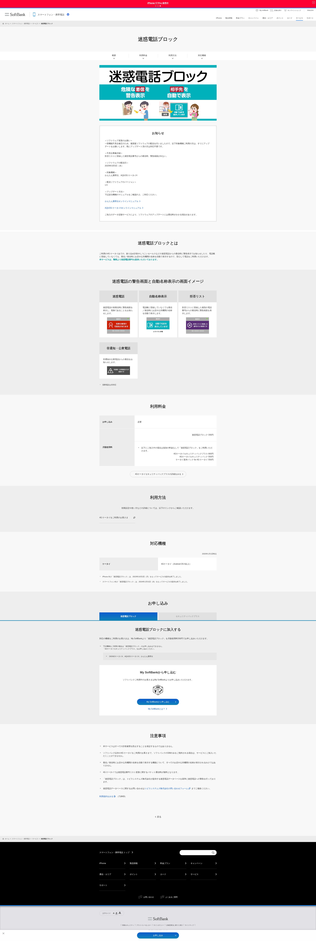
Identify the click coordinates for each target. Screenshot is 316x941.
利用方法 (173, 55)
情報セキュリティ (128, 925)
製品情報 (134, 863)
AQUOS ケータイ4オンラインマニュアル (123, 208)
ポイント (134, 874)
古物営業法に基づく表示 (174, 925)
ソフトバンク (158, 919)
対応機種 (202, 55)
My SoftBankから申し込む (158, 702)
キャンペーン (196, 863)
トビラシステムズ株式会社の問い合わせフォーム (166, 788)
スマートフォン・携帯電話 (21, 23)
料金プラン (165, 863)
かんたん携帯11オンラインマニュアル (121, 201)
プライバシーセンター (143, 925)
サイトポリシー (159, 925)
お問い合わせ (148, 897)
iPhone (102, 863)
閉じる (3, 933)
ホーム (7, 23)
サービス (35, 23)
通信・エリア (105, 874)
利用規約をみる (106, 796)
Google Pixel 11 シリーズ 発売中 (158, 3)
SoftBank (15, 14)
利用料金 (143, 55)
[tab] (128, 616)
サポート (103, 885)
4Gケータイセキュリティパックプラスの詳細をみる (158, 474)
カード (163, 874)
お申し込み (158, 935)
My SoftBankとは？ (156, 709)
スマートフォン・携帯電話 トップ (114, 852)
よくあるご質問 (171, 897)
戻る (159, 817)
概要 (114, 55)
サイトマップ (189, 925)
